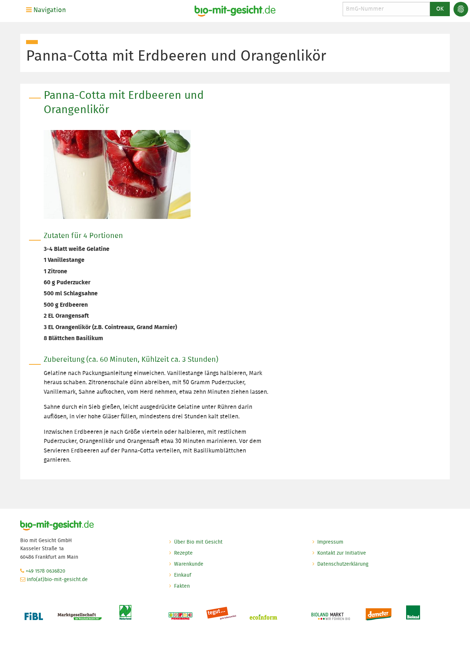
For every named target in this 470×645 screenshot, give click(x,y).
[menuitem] (47, 10)
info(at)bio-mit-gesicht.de (57, 579)
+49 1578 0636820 (45, 570)
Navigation (49, 10)
